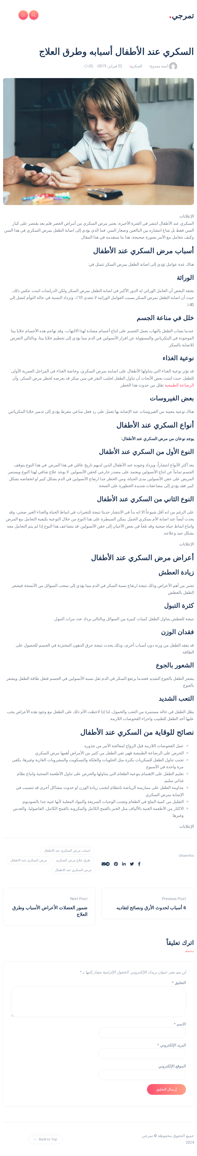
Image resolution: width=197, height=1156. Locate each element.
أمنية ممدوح (159, 66)
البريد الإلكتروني (171, 1045)
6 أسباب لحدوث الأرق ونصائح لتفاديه (151, 907)
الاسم (180, 1024)
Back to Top (48, 1139)
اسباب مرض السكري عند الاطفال (67, 850)
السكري (136, 66)
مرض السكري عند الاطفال (73, 870)
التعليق (179, 982)
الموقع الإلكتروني (172, 1066)
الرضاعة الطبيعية (179, 385)
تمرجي (181, 14)
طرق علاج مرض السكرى (73, 860)
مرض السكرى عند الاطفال (28, 860)
